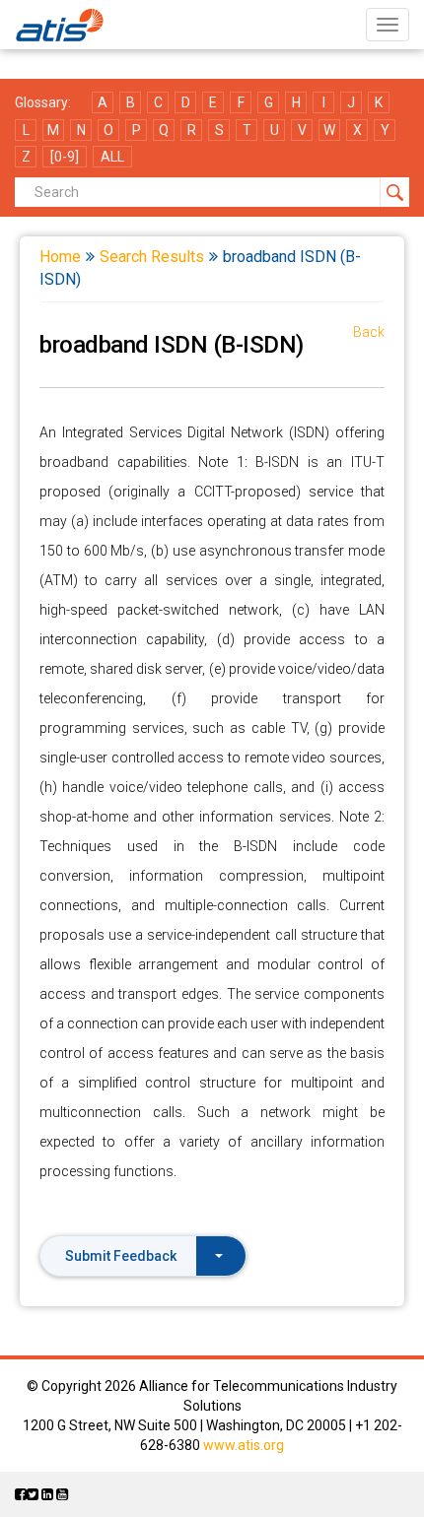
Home (60, 256)
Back (369, 332)
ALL (112, 157)
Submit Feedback (121, 1256)
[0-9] (64, 157)
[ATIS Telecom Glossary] (60, 24)
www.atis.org (243, 1445)
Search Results (152, 256)
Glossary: (43, 102)
